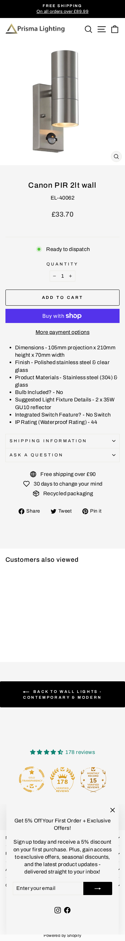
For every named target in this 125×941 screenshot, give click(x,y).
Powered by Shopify (62, 935)
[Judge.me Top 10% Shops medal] (103, 779)
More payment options (62, 332)
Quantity (62, 264)
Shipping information (48, 440)
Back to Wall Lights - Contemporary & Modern (62, 694)
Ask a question (36, 455)
